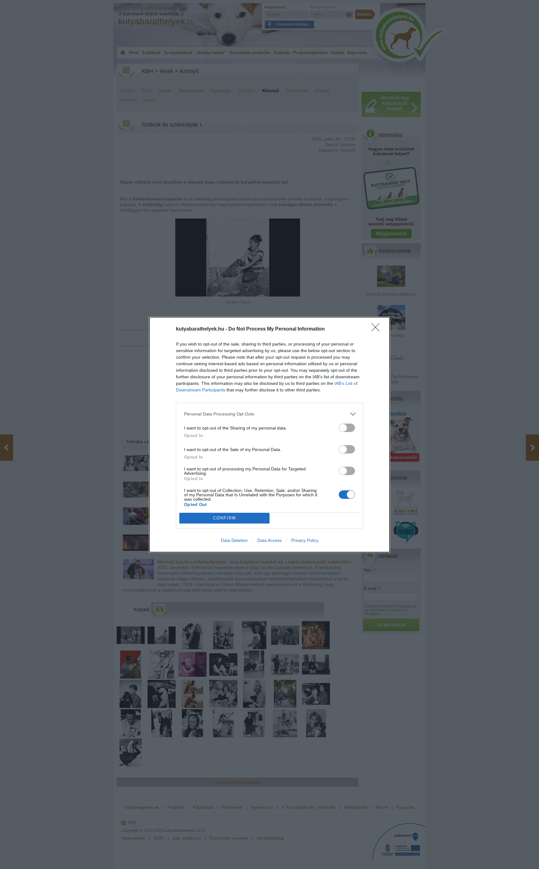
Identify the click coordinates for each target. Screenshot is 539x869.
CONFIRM (224, 518)
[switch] (347, 428)
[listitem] (269, 414)
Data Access (269, 540)
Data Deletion (234, 540)
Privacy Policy (304, 540)
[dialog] (269, 434)
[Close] (377, 329)
